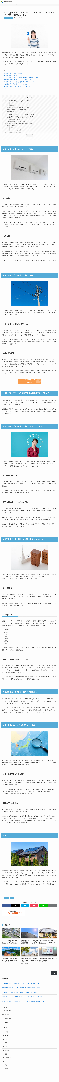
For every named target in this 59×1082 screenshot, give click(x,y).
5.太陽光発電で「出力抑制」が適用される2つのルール (19, 82)
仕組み (6, 1039)
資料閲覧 (29, 381)
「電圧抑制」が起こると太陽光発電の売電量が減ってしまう (23, 114)
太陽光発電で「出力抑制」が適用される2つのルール (21, 123)
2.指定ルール (13, 128)
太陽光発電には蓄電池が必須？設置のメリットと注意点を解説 (19, 992)
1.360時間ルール (14, 125)
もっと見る (29, 135)
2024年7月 (7, 1022)
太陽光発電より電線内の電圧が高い (18, 109)
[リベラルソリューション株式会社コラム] (6, 2)
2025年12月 (7, 1018)
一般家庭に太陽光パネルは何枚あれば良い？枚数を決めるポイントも (21, 983)
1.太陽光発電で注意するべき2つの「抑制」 (16, 73)
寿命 (6, 1065)
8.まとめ (6, 88)
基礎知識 (11, 17)
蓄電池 (6, 1068)
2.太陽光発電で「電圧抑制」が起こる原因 (15, 75)
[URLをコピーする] (52, 905)
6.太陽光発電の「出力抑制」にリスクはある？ (17, 84)
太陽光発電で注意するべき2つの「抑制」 (18, 101)
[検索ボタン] (53, 2)
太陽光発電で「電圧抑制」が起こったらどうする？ (21, 117)
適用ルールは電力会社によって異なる (19, 130)
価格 (6, 1043)
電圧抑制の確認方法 (15, 119)
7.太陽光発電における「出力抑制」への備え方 (17, 86)
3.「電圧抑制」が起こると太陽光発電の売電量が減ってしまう (21, 77)
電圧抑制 (12, 103)
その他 (6, 1032)
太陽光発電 (6, 17)
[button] (6, 905)
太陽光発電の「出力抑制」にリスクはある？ (19, 132)
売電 (6, 1054)
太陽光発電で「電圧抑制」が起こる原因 (18, 107)
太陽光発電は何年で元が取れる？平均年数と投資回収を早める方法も (21, 987)
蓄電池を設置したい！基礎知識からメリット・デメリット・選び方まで (22, 996)
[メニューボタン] (57, 2)
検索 (53, 973)
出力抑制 (12, 105)
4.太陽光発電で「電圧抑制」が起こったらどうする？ (18, 79)
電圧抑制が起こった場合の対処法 (18, 121)
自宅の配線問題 (14, 111)
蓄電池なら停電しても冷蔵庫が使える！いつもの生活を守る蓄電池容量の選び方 (24, 1001)
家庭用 (6, 1061)
